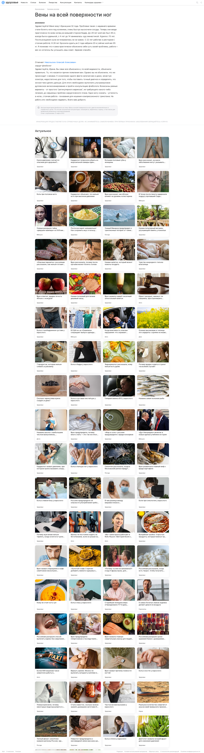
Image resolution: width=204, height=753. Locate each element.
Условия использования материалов (135, 751)
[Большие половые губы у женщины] (119, 153)
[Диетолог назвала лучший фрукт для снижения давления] (153, 731)
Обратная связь (154, 751)
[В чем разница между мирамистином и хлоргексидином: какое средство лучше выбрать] (119, 493)
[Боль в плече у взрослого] (119, 731)
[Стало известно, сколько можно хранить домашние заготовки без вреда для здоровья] (85, 697)
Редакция (120, 751)
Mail (3, 751)
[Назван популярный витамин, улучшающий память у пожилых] (153, 221)
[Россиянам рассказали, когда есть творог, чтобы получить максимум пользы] (153, 561)
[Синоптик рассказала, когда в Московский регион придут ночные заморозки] (119, 459)
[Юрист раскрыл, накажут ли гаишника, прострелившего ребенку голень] (153, 289)
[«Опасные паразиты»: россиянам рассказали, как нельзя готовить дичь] (51, 255)
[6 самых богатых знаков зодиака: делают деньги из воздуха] (153, 595)
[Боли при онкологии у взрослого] (153, 493)
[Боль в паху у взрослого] (85, 595)
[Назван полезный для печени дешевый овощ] (85, 289)
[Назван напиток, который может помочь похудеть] (119, 255)
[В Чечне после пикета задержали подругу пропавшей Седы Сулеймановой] (153, 187)
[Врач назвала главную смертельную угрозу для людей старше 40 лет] (119, 629)
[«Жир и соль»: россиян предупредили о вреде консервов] (119, 425)
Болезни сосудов (53, 9)
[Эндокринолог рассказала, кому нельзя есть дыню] (119, 357)
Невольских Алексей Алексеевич (60, 62)
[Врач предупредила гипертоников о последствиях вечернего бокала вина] (85, 629)
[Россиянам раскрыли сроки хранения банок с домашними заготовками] (153, 629)
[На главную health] (11, 2)
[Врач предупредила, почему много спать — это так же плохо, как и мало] (85, 425)
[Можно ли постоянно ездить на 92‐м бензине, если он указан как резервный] (85, 527)
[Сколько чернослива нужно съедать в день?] (51, 391)
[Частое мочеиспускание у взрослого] (119, 697)
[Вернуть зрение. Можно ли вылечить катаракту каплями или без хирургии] (85, 663)
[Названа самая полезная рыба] (153, 391)
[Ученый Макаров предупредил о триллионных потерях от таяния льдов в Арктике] (119, 221)
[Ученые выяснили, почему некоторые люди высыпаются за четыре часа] (51, 697)
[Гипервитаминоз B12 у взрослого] (119, 391)
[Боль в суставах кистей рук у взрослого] (85, 391)
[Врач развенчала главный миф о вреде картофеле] (153, 459)
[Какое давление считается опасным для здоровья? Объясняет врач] (51, 153)
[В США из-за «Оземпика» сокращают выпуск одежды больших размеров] (85, 323)
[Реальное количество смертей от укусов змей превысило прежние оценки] (153, 697)
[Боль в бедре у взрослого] (85, 357)
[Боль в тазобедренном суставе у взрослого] (51, 323)
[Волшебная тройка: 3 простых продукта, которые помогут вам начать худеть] (153, 527)
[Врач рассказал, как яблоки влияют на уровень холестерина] (119, 187)
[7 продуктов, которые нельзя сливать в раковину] (51, 357)
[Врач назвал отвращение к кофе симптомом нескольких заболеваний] (51, 561)
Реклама (18, 751)
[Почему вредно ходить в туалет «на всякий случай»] (153, 357)
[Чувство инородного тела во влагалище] (153, 255)
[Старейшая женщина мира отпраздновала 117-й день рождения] (119, 595)
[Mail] (3, 2)
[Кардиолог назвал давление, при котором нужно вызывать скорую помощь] (51, 459)
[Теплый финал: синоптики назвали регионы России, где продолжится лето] (51, 731)
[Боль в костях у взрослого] (153, 663)
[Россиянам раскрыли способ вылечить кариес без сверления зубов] (51, 629)
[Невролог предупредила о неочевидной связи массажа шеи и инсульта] (85, 731)
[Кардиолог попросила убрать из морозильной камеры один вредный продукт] (85, 153)
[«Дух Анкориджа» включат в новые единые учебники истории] (153, 425)
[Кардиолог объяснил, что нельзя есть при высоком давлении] (85, 187)
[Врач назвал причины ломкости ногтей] (119, 663)
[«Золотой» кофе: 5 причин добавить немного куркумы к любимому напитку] (85, 561)
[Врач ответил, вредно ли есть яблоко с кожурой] (51, 289)
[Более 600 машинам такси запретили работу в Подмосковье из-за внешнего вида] (51, 663)
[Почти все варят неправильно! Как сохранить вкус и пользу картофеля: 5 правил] (85, 221)
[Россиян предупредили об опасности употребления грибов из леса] (85, 493)
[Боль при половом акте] (51, 187)
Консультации (39, 9)
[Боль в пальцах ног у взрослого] (85, 459)
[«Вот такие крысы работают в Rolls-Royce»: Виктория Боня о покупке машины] (119, 527)
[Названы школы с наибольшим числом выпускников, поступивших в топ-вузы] (51, 425)
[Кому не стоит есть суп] (51, 595)
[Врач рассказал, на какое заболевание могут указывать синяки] (153, 153)
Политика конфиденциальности (190, 751)
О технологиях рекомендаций (169, 751)
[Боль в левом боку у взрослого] (51, 493)
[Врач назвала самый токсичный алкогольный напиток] (119, 289)
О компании (10, 751)
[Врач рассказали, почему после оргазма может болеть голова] (85, 255)
